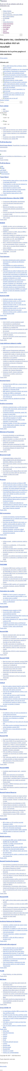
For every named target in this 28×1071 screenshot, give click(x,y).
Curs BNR (5, 29)
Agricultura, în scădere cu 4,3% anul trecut (15, 928)
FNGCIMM (3, 564)
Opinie (5, 1038)
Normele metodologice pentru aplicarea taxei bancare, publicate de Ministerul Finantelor (14, 261)
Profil (4, 1040)
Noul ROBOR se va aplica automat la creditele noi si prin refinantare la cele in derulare (14, 267)
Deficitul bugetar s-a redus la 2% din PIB (14, 439)
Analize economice (6, 403)
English (2, 100)
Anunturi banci (5, 381)
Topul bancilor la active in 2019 (12, 187)
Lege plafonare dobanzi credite (10, 343)
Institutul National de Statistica (10, 921)
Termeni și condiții (8, 1050)
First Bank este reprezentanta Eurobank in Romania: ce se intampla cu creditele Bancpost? (15, 718)
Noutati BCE (4, 607)
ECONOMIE (6, 18)
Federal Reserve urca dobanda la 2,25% (14, 803)
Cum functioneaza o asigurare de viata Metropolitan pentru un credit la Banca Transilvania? (14, 964)
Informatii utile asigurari (8, 944)
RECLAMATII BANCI (8, 16)
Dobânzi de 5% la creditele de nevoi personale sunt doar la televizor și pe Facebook (14, 94)
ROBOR (2, 223)
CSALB (2, 683)
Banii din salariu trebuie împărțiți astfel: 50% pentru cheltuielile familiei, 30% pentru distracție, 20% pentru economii (15, 687)
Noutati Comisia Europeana (9, 861)
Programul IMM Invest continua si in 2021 (14, 568)
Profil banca (6, 27)
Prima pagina (3, 58)
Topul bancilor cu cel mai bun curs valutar (15, 131)
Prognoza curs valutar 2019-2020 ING (13, 137)
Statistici (3, 538)
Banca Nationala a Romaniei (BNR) (12, 14)
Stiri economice (5, 513)
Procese (3, 479)
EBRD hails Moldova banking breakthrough (15, 787)
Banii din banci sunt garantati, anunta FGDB (15, 661)
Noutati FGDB (4, 658)
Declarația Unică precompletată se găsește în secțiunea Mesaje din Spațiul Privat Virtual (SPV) (15, 447)
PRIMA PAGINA (7, 11)
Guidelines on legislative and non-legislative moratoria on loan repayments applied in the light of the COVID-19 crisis (15, 640)
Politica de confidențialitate (11, 1052)
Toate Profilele (4, 160)
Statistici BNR (4, 296)
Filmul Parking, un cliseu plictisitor (12, 974)
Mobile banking (5, 836)
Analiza (5, 1036)
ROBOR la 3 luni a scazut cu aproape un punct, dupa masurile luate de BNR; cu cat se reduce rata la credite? (15, 596)
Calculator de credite (7, 591)
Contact (6, 100)
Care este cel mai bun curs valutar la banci (15, 129)
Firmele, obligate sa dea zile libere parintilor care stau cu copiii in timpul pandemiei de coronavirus (15, 1018)
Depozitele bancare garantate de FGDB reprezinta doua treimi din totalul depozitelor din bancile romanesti (14, 668)
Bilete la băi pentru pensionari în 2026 (13, 444)
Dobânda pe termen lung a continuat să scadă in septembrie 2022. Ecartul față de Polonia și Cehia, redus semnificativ (15, 624)
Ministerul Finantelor (7, 432)
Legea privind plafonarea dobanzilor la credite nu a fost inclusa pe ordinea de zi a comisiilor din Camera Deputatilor (15, 368)
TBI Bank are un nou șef (11, 98)
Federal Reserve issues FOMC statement (14, 814)
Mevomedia (3, 1066)
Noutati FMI (4, 736)
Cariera (5, 1043)
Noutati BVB (4, 897)
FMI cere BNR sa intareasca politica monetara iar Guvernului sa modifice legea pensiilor (15, 753)
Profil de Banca (5, 163)
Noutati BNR (6, 1045)
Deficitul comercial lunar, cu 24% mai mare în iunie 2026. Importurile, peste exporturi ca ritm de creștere (15, 408)
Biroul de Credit (5, 455)
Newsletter (6, 32)
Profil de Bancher (6, 142)
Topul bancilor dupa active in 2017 (12, 193)
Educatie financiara (8, 1032)
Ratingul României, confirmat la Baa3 (13, 529)
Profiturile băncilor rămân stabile (13, 80)
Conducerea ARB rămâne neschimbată (14, 201)
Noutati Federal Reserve (8, 792)
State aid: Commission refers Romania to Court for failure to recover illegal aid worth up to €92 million (15, 875)
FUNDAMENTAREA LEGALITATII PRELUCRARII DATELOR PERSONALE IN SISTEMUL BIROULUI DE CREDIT (14, 460)
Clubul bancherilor (8, 23)
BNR (4, 109)
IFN (4, 20)
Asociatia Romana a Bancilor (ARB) (12, 198)
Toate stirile (3, 195)
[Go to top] (1, 1070)
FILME (2, 971)
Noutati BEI (3, 819)
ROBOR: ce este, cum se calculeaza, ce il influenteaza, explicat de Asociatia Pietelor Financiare (15, 228)
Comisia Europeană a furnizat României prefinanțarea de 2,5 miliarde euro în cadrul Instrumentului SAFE (15, 76)
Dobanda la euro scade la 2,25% (12, 610)
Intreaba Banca (7, 13)
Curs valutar (4, 106)
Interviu (5, 1034)
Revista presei (7, 1047)
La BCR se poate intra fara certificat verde (15, 1014)
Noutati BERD (4, 768)
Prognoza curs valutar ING (10, 138)
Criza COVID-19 (5, 1008)
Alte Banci (6, 111)
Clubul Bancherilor (8, 22)
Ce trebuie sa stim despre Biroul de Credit (15, 471)
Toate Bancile (4, 172)
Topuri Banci (4, 177)
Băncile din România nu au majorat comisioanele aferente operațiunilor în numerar (13, 208)
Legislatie (3, 318)
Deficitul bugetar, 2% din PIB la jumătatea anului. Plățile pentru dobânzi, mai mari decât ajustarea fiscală (14, 425)
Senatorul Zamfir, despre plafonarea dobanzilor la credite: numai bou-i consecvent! (13, 373)
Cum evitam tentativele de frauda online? (14, 986)
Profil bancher (7, 25)
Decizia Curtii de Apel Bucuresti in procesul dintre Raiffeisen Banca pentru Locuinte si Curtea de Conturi (15, 499)
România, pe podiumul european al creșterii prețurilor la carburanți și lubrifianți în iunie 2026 (15, 557)
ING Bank (3, 979)
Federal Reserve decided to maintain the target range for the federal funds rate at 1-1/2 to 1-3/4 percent (15, 806)
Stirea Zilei (6, 1031)
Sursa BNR (3, 128)
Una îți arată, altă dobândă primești (14, 73)
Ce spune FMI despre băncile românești (14, 739)
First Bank (3, 709)
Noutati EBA (4, 631)
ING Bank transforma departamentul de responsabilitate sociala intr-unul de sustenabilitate (14, 1000)
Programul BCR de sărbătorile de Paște (14, 398)
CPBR (3, 168)
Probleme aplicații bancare (10, 1041)
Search (5, 31)
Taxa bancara (4, 256)
